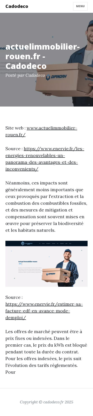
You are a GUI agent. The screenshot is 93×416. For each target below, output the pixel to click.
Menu (80, 6)
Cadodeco (16, 6)
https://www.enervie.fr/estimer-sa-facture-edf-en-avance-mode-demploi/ (44, 310)
